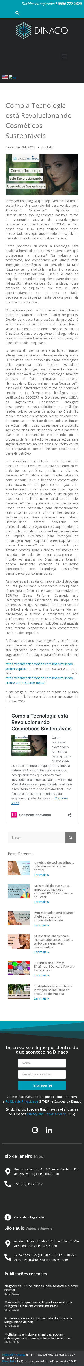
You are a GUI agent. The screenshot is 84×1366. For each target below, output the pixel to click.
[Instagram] (35, 1130)
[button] (64, 56)
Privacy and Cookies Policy (46, 1114)
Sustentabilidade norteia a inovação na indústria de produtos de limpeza (53, 990)
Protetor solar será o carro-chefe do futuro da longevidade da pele (54, 916)
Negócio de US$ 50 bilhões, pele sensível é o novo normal (54, 866)
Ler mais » (41, 875)
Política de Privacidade (22, 1101)
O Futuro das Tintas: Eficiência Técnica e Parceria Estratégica (54, 967)
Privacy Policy (9, 1361)
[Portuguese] (12, 77)
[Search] (70, 837)
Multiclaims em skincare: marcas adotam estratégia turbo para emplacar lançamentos (53, 941)
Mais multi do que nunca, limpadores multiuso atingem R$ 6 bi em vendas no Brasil (54, 891)
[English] (5, 77)
